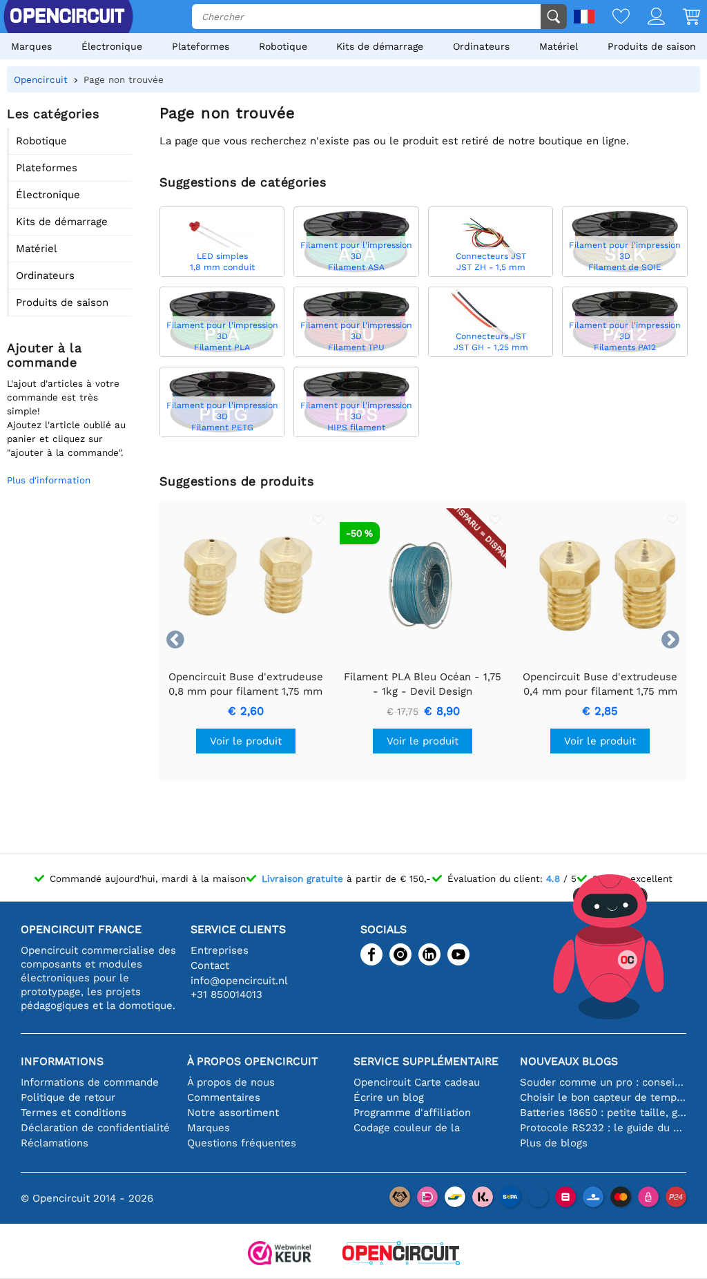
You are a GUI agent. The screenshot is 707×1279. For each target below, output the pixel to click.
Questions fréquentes (241, 1143)
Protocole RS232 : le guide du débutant (603, 1128)
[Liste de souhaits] (612, 18)
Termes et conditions (73, 1112)
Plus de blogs (554, 1143)
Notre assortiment (233, 1112)
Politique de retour (68, 1097)
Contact (210, 965)
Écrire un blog (389, 1097)
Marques (31, 46)
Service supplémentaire (426, 1061)
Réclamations (54, 1143)
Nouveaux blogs (569, 1061)
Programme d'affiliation (412, 1112)
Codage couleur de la (407, 1128)
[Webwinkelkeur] (279, 1254)
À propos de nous (231, 1082)
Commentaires (223, 1097)
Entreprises (220, 950)
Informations (62, 1061)
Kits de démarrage (379, 46)
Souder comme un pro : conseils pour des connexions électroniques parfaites (603, 1082)
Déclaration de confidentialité (95, 1128)
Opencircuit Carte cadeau (417, 1082)
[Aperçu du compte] (647, 18)
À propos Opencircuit (252, 1061)
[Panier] (682, 18)
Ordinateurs (481, 46)
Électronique (111, 46)
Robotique (283, 46)
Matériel (558, 46)
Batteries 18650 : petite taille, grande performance (603, 1112)
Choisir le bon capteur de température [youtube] (603, 1097)
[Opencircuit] (401, 1254)
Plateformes (200, 46)
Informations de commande (90, 1082)
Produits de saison (652, 46)
